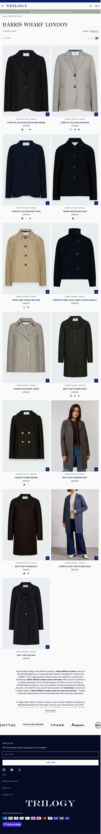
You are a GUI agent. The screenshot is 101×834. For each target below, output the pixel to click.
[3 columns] (91, 38)
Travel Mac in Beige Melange (26, 296)
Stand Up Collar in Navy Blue (25, 208)
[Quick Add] (47, 113)
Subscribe (49, 762)
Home (4, 16)
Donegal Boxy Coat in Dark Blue (73, 558)
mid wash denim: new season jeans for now (49, 11)
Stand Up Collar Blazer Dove (73, 121)
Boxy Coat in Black (26, 645)
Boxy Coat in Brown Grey (73, 471)
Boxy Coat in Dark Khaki (73, 383)
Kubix (21, 813)
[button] (89, 6)
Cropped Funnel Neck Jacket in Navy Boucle (73, 296)
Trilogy (10, 813)
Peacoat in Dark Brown (25, 471)
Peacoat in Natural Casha (25, 383)
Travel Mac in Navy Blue (73, 208)
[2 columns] (87, 38)
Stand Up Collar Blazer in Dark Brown (26, 121)
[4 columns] (95, 38)
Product (93, 31)
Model (84, 31)
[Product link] (25, 88)
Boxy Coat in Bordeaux (26, 558)
